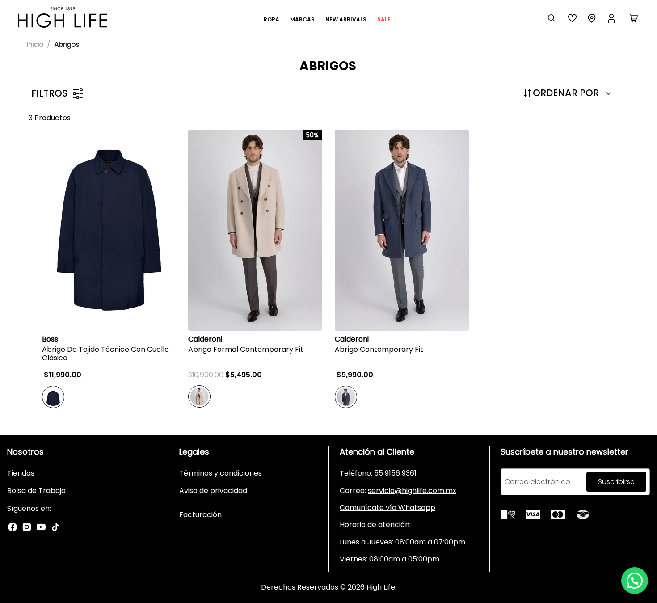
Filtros (49, 93)
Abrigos (66, 44)
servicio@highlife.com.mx (412, 490)
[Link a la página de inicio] (36, 44)
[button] (634, 580)
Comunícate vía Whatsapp (387, 507)
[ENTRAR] (612, 18)
